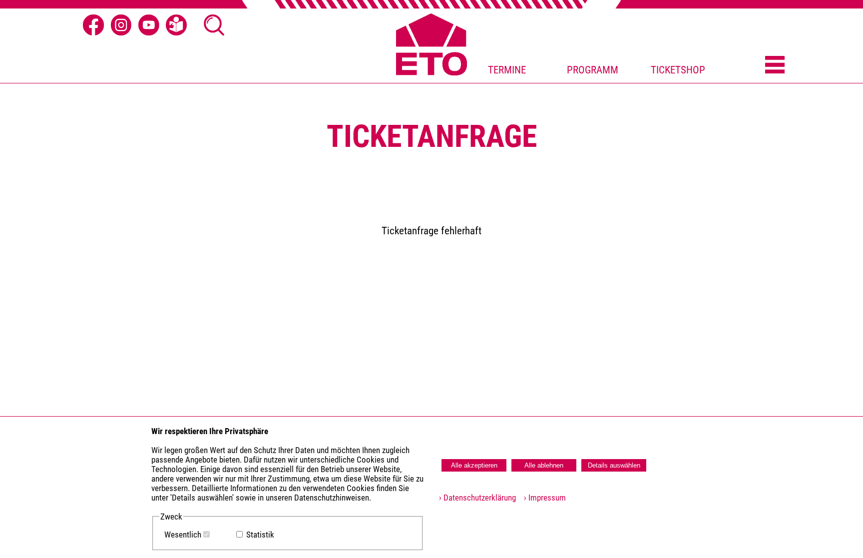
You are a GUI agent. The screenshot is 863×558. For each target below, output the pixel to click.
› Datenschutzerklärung (477, 498)
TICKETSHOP (678, 70)
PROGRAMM (592, 70)
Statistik (260, 535)
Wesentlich (182, 535)
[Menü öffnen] (775, 65)
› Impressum (542, 498)
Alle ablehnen (543, 465)
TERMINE (507, 70)
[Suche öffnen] (214, 24)
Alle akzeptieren (474, 465)
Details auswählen (614, 465)
